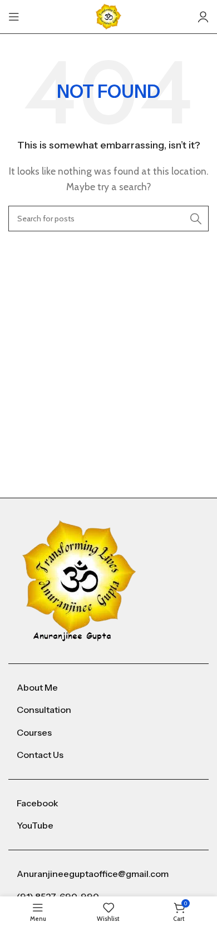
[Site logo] (108, 16)
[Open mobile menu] (14, 17)
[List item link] (108, 688)
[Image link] (79, 579)
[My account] (203, 17)
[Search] (196, 218)
